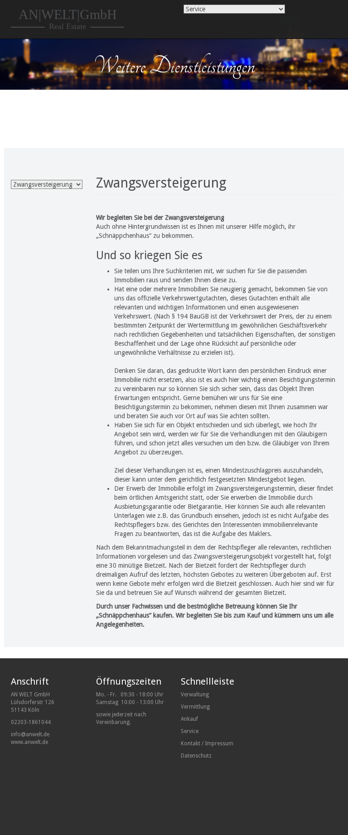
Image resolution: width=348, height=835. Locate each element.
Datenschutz (196, 756)
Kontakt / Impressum (207, 743)
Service (189, 731)
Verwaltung (195, 694)
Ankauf (189, 719)
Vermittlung (195, 707)
